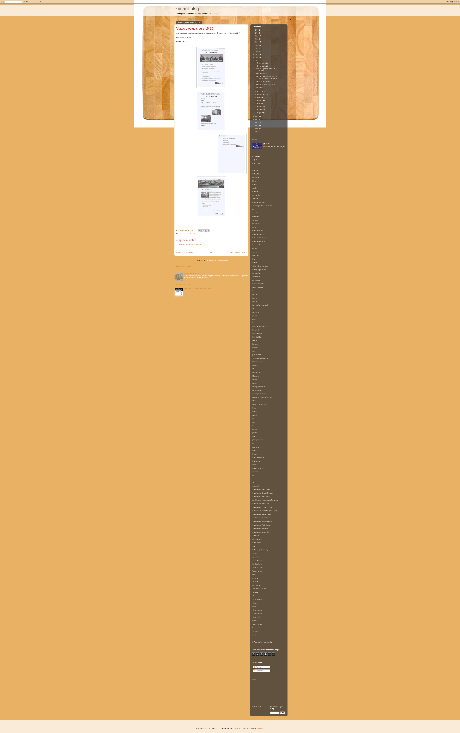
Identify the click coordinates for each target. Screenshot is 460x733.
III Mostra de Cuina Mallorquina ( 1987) (197, 289)
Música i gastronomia (259, 404)
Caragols (255, 192)
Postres (255, 450)
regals (254, 465)
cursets (255, 248)
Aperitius (255, 170)
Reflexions (256, 461)
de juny (259, 97)
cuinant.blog (186, 8)
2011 (257, 126)
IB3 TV (254, 341)
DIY (253, 259)
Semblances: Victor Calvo (261, 532)
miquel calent (257, 390)
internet (255, 348)
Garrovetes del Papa (191, 273)
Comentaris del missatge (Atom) (217, 260)
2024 (257, 33)
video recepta (257, 610)
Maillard (255, 365)
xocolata (255, 631)
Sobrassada (256, 543)
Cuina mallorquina (258, 241)
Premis (254, 454)
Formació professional (260, 305)
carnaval (255, 199)
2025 (257, 30)
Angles (254, 160)
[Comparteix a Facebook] (206, 230)
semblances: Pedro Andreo (261, 518)
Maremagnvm (257, 372)
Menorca (255, 379)
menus (254, 383)
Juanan (268, 143)
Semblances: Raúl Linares (261, 525)
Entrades (258, 667)
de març (260, 106)
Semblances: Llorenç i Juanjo (262, 507)
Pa (253, 426)
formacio (255, 298)
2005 (257, 132)
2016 (257, 57)
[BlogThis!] (201, 230)
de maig (260, 100)
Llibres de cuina (257, 362)
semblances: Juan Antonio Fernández (265, 500)
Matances (255, 376)
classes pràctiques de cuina (262, 206)
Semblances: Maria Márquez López (264, 511)
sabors (254, 479)
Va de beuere (257, 599)
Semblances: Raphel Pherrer (262, 521)
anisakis (255, 167)
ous (253, 422)
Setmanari (255, 535)
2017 (257, 54)
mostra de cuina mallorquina (262, 397)
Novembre (259, 88)
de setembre (261, 94)
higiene (254, 323)
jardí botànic (256, 355)
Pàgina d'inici (257, 706)
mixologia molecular (259, 394)
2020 (257, 45)
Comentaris (259, 671)
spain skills (256, 557)
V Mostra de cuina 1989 (184, 266)
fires (253, 291)
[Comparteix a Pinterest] (208, 230)
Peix (254, 436)
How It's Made (257, 337)
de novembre (261, 66)
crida (254, 227)
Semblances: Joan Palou (261, 497)
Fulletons (255, 312)
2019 (257, 48)
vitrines (254, 621)
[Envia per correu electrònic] (199, 230)
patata (254, 433)
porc (253, 443)
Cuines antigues (258, 245)
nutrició (254, 415)
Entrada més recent (184, 253)
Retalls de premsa (258, 468)
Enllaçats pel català (259, 270)
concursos (256, 223)
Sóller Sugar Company (260, 550)
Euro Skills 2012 (258, 284)
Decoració (255, 255)
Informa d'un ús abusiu (262, 642)
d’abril (259, 103)
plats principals (257, 440)
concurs (255, 220)
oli (253, 419)
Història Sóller (257, 333)
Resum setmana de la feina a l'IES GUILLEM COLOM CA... (267, 77)
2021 (257, 42)
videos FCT (256, 617)
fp (253, 309)
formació (255, 301)
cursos (254, 252)
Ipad (253, 351)
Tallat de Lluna (257, 567)
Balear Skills (256, 174)
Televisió (255, 582)
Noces (254, 411)
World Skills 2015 (258, 628)
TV (253, 596)
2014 (257, 116)
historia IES (256, 330)
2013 (257, 119)
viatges (254, 603)
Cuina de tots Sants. (263, 81)
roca (253, 475)
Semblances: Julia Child (260, 504)
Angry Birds (256, 163)
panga (254, 429)
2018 (257, 51)
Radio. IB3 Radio (258, 457)
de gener (260, 113)
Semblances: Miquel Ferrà (261, 514)
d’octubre (260, 91)
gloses (254, 316)
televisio (255, 578)
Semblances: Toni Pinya (260, 528)
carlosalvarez (237, 728)
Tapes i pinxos (257, 571)
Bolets (254, 184)
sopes (254, 553)
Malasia (255, 369)
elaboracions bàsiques (260, 266)
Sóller (254, 546)
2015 (257, 60)
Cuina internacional (259, 238)
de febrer (260, 110)
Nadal (254, 408)
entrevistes (256, 277)
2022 (257, 39)
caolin (254, 188)
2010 (257, 129)
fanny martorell (257, 287)
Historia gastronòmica (259, 326)
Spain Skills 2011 (258, 560)
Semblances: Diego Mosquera (262, 493)
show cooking (257, 539)
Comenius (255, 216)
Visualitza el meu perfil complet (274, 147)
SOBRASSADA (261, 74)
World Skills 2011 (258, 624)
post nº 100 (256, 447)
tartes (254, 575)
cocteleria (255, 213)
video (254, 606)
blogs (254, 181)
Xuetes (254, 635)
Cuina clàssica (257, 231)
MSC (254, 401)
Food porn (255, 294)
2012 (257, 123)
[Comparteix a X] (204, 230)
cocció (254, 209)
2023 (257, 36)
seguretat (255, 486)
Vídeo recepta (257, 613)
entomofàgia (256, 273)
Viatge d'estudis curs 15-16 (265, 84)
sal (253, 482)
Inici (211, 253)
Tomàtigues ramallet (259, 589)
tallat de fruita (257, 564)
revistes (255, 472)
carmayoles (256, 195)
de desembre (261, 63)
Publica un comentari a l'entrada (190, 245)
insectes (255, 344)
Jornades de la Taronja (260, 358)
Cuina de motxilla (200, 234)
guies (254, 319)
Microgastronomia (258, 387)
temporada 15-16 (258, 585)
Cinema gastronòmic (259, 202)
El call (254, 263)
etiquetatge (256, 280)
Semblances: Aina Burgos (261, 489)
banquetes (256, 177)
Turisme (255, 592)
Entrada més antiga (238, 253)
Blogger (260, 728)
